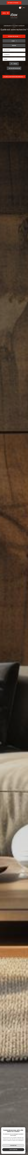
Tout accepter (13, 1149)
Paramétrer (13, 1145)
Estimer (14, 45)
